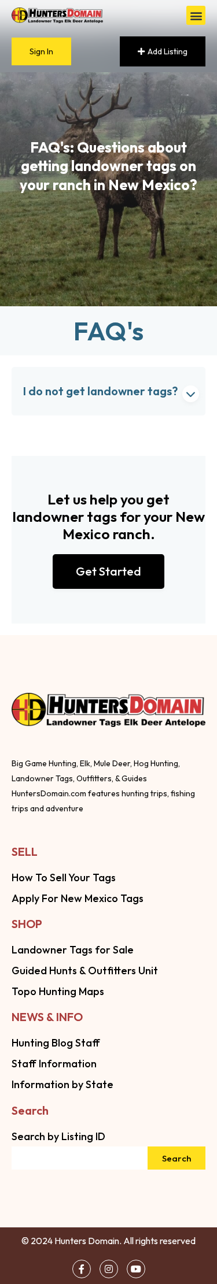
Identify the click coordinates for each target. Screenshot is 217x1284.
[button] (195, 15)
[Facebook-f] (81, 1269)
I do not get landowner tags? (100, 391)
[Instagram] (109, 1269)
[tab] (108, 391)
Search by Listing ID (58, 1136)
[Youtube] (136, 1269)
